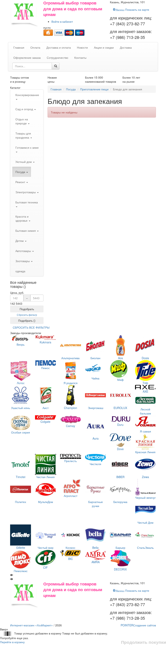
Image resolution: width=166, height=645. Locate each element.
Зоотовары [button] (23, 261)
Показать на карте (132, 9)
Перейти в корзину (12, 642)
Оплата (35, 47)
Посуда (71, 89)
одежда (20, 271)
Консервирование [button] (27, 95)
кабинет (62, 21)
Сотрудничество (57, 58)
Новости (82, 47)
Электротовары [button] (26, 192)
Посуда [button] (20, 172)
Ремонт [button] (20, 182)
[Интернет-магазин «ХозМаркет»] (24, 13)
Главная (56, 89)
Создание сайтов (138, 625)
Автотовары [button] (23, 251)
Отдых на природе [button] (21, 121)
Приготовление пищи (94, 89)
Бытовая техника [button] (26, 202)
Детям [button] (19, 241)
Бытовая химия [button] (26, 231)
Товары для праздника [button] (23, 135)
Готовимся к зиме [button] (27, 147)
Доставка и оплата (58, 47)
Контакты (80, 58)
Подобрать (27, 309)
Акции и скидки (104, 47)
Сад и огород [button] (24, 109)
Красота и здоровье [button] (22, 218)
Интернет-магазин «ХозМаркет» (31, 625)
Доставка (126, 47)
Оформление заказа (27, 58)
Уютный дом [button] (24, 162)
